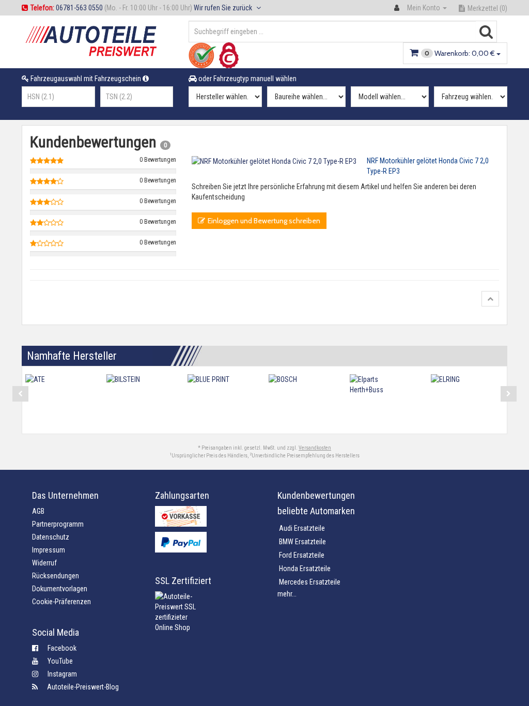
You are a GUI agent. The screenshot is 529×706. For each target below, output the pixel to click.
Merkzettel (487, 8)
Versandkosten (315, 448)
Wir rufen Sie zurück (224, 8)
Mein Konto (424, 8)
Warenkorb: (460, 53)
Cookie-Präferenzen (61, 601)
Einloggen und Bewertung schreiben (264, 220)
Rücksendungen (55, 576)
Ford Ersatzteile (301, 555)
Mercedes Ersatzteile (309, 582)
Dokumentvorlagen (59, 589)
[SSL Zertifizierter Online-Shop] (208, 619)
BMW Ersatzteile (302, 542)
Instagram (57, 674)
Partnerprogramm (58, 524)
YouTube (55, 661)
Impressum (48, 550)
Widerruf (44, 563)
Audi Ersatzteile (302, 528)
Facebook (57, 648)
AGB (38, 511)
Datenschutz (50, 537)
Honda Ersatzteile (305, 568)
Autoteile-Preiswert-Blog (78, 687)
